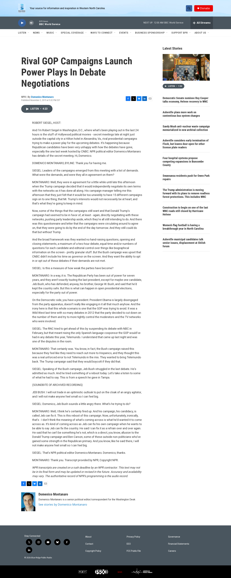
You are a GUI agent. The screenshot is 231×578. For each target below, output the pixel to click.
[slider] (36, 22)
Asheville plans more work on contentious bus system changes (181, 114)
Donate (205, 8)
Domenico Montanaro (42, 96)
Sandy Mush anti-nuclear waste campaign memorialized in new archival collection (186, 128)
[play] (22, 23)
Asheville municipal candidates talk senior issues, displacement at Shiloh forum (184, 243)
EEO (129, 544)
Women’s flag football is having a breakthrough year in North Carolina (183, 226)
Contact (89, 544)
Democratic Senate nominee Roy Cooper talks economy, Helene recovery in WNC (185, 99)
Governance (174, 537)
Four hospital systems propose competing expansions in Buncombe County (183, 161)
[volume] (31, 22)
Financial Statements (178, 544)
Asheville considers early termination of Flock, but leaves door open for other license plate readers (186, 144)
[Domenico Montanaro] (28, 501)
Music (50, 32)
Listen (22, 32)
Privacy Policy (133, 537)
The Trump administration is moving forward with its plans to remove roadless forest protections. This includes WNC (186, 193)
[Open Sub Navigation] (28, 32)
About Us (200, 32)
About (88, 537)
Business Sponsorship (150, 32)
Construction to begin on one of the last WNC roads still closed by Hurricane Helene (185, 211)
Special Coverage (72, 32)
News (36, 32)
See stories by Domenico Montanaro (62, 504)
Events (123, 32)
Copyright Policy (93, 551)
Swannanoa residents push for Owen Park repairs (186, 177)
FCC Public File (134, 551)
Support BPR (179, 32)
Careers (172, 551)
